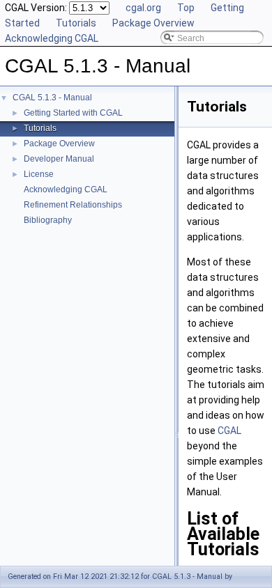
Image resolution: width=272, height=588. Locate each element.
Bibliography (48, 220)
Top (186, 7)
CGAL (229, 430)
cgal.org (143, 7)
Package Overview (153, 23)
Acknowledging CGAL (51, 38)
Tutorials (76, 23)
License (39, 174)
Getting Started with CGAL (73, 113)
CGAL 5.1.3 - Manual (52, 97)
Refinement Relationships (73, 205)
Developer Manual (59, 159)
